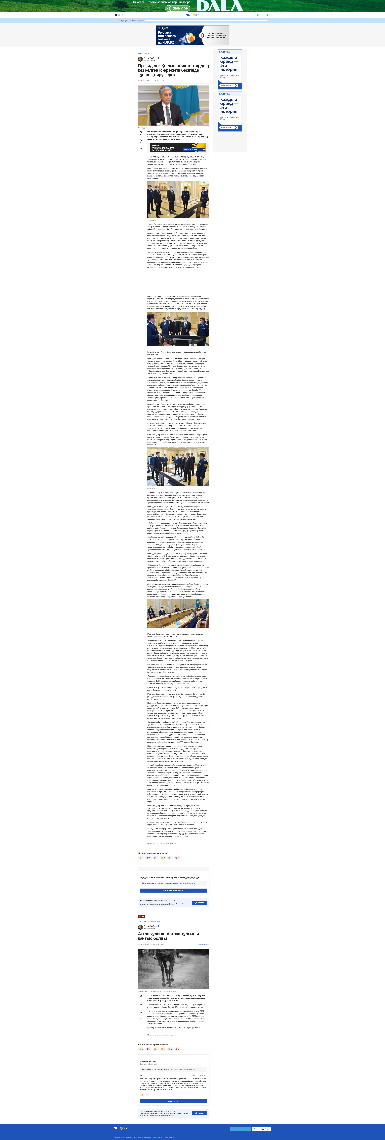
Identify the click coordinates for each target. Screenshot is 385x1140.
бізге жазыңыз (171, 843)
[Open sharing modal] (140, 148)
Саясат (140, 53)
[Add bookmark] (140, 155)
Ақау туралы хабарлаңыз (240, 1129)
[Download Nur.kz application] (192, 6)
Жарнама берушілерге (262, 1129)
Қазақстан (148, 53)
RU (258, 15)
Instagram (201, 902)
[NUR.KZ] (192, 15)
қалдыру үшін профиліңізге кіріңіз (184, 883)
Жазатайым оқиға (154, 921)
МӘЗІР (120, 15)
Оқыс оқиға (142, 921)
